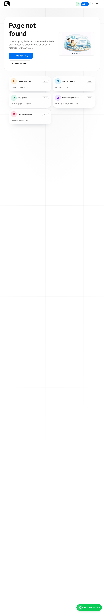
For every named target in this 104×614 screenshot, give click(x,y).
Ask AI (84, 4)
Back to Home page (21, 56)
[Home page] (7, 4)
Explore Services (19, 63)
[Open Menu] (97, 4)
